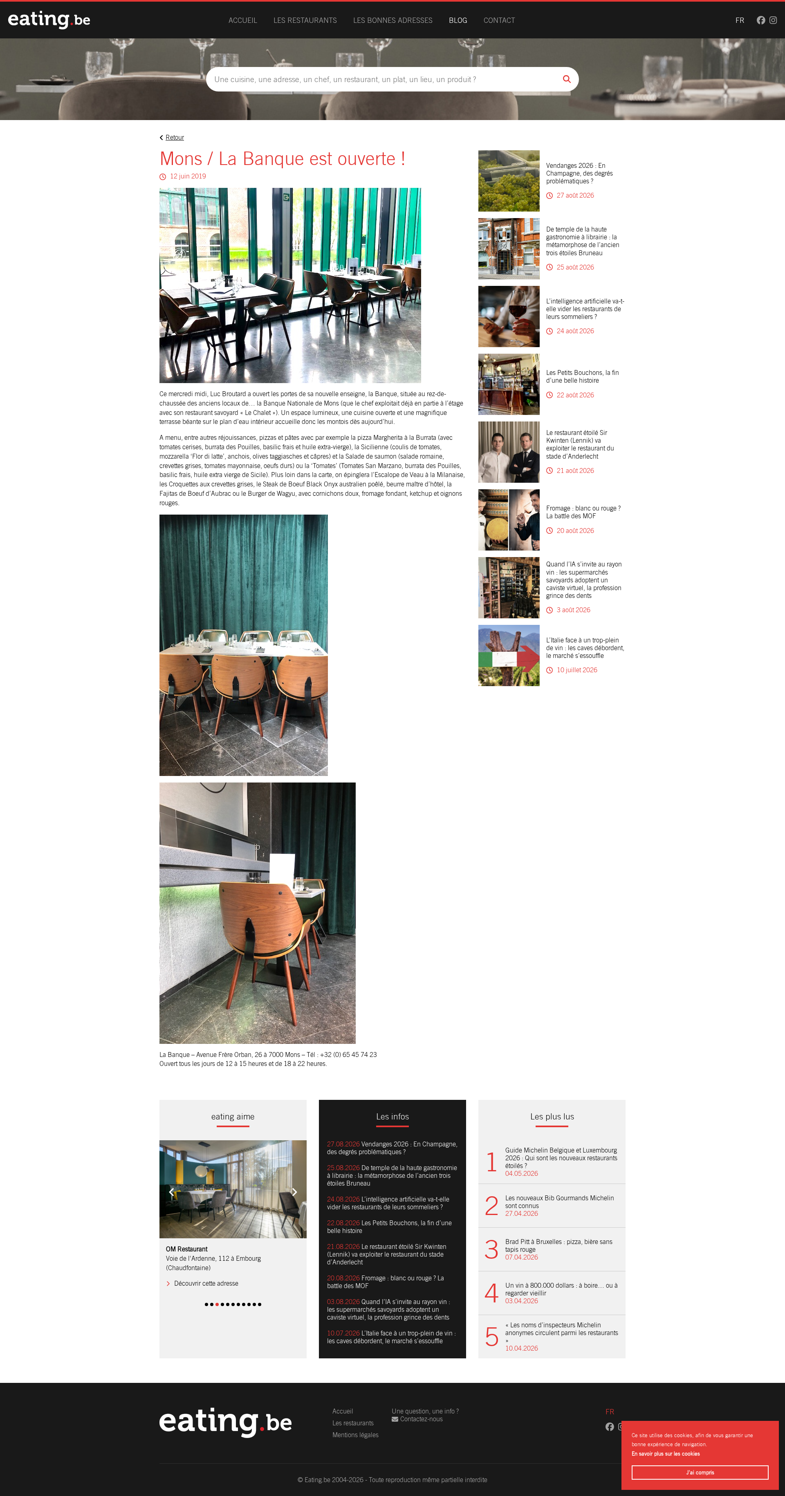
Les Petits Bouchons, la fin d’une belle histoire (582, 376)
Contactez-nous (421, 1419)
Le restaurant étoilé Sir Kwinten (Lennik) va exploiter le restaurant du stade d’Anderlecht (580, 444)
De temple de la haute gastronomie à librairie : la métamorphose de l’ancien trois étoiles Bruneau (582, 241)
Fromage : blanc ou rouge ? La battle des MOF (583, 512)
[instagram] (773, 20)
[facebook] (761, 20)
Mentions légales (355, 1435)
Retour (175, 137)
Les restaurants (305, 20)
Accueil (243, 20)
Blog (458, 20)
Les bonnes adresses (393, 20)
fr (740, 20)
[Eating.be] (49, 20)
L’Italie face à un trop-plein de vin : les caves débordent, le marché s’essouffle (585, 648)
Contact (499, 20)
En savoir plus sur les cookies (666, 1454)
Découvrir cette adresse (206, 1274)
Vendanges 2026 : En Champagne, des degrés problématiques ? (579, 173)
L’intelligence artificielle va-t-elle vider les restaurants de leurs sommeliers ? (585, 309)
